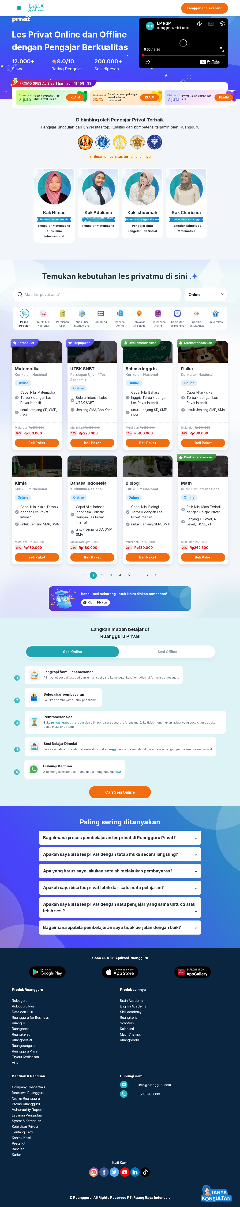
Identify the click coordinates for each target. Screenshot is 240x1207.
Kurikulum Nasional (43, 323)
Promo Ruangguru (26, 1104)
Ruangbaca (21, 1029)
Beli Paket (36, 443)
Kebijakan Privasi (25, 1126)
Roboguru (19, 1001)
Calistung (101, 322)
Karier (16, 1155)
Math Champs (130, 1034)
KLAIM (75, 97)
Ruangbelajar (22, 1040)
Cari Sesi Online (120, 792)
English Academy (133, 1006)
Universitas (215, 322)
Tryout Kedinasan (25, 1057)
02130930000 (149, 1094)
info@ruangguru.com (155, 1085)
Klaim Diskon (97, 602)
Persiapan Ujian (62, 323)
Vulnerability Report (27, 1110)
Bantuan (18, 1149)
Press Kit (18, 1143)
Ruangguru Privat (25, 1051)
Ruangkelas (21, 1034)
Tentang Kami (22, 1132)
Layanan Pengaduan (28, 1115)
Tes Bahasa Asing (158, 323)
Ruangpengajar (24, 1046)
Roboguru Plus (23, 1006)
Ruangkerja (129, 1017)
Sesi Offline (167, 652)
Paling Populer (24, 323)
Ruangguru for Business (30, 1017)
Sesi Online (72, 652)
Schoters (127, 1023)
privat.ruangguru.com (67, 722)
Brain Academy (131, 1001)
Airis (15, 1062)
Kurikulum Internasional (82, 323)
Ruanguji (18, 1023)
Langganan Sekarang (204, 8)
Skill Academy (131, 1012)
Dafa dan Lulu (22, 1012)
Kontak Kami (21, 1138)
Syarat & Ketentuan (26, 1121)
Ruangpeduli (129, 1040)
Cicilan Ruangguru (26, 1098)
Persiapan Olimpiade (139, 323)
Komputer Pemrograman (177, 323)
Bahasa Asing (120, 323)
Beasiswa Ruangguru (28, 1093)
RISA (117, 771)
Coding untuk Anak (196, 323)
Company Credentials (28, 1087)
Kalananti (127, 1029)
